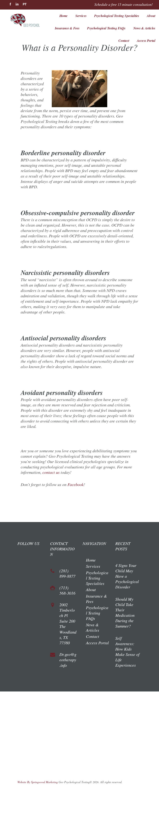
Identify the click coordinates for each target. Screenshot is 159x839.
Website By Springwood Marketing (37, 782)
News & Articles (144, 28)
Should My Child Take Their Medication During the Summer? (125, 612)
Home (63, 15)
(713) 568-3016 (67, 590)
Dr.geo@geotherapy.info (67, 660)
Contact (123, 40)
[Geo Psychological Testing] (29, 22)
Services (81, 15)
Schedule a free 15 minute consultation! (123, 4)
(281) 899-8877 (67, 573)
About (151, 15)
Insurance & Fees (67, 28)
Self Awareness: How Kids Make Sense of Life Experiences (127, 651)
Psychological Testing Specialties (116, 15)
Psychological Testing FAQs (106, 28)
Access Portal (146, 40)
